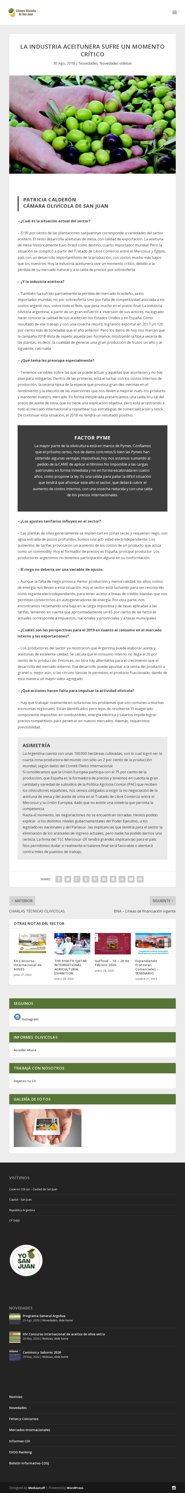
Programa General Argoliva (44, 1316)
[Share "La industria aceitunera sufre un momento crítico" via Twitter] (67, 879)
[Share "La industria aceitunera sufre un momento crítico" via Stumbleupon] (122, 879)
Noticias (47, 1339)
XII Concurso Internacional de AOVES (28, 965)
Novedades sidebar (115, 63)
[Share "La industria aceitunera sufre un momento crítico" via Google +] (76, 879)
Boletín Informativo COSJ (29, 1463)
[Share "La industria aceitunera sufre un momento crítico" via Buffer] (113, 879)
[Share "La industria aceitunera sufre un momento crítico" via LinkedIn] (104, 879)
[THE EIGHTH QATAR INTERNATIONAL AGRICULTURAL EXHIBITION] (72, 944)
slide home (66, 1320)
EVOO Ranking (20, 1452)
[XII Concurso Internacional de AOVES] (32, 944)
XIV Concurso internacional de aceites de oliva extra (64, 1334)
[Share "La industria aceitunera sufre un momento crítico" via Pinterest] (94, 879)
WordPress (75, 1488)
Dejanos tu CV (25, 1081)
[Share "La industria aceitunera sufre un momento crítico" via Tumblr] (85, 879)
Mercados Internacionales (29, 1430)
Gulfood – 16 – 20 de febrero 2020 (112, 963)
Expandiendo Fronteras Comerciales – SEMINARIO (147, 967)
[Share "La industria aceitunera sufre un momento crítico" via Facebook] (58, 879)
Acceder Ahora (25, 1050)
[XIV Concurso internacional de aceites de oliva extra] (15, 1337)
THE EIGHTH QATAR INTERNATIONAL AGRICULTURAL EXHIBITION (70, 967)
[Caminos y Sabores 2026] (15, 1355)
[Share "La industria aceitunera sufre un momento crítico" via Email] (131, 879)
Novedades (88, 63)
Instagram (30, 1019)
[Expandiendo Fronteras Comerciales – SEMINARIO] (153, 944)
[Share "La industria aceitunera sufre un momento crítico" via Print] (140, 879)
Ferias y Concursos (23, 1419)
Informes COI (19, 1441)
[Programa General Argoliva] (15, 1319)
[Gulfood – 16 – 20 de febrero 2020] (113, 944)
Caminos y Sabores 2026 (42, 1352)
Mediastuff (36, 1488)
